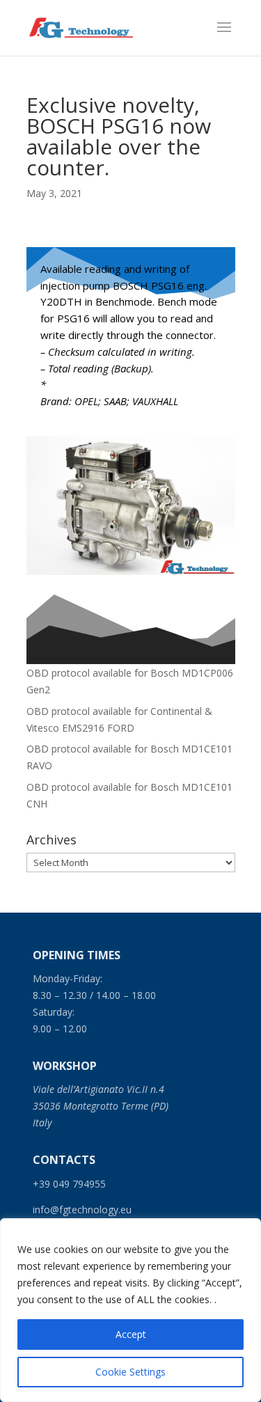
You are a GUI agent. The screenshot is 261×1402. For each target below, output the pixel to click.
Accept (131, 1334)
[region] (130, 1310)
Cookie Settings (130, 1371)
